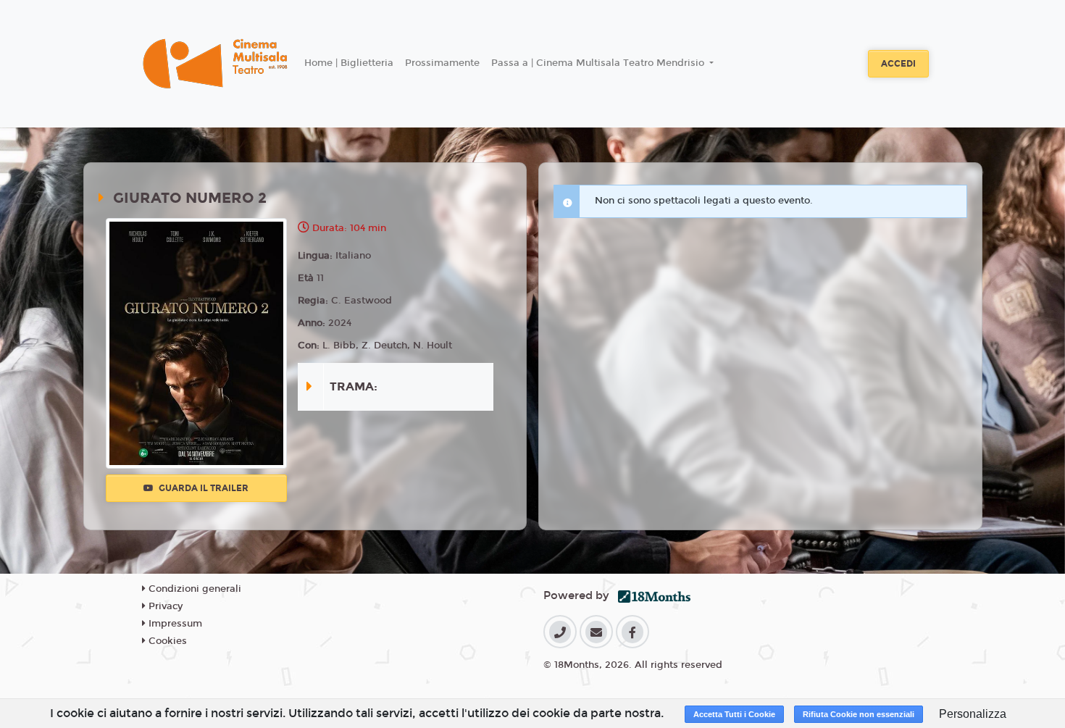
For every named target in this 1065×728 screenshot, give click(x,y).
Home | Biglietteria (348, 63)
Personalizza (972, 714)
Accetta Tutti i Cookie (734, 714)
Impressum (174, 623)
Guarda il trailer (202, 488)
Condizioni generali (193, 589)
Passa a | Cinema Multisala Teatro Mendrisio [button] (599, 63)
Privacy (164, 606)
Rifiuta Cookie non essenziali (858, 714)
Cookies (166, 641)
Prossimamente (442, 63)
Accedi (898, 64)
